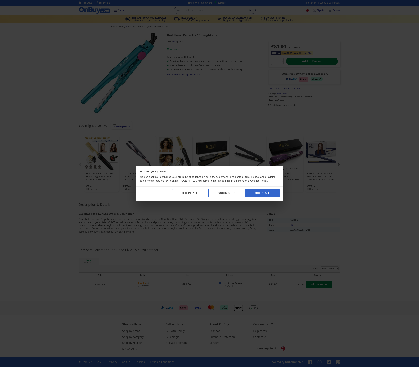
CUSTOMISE (224, 193)
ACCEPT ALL (262, 193)
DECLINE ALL (190, 193)
